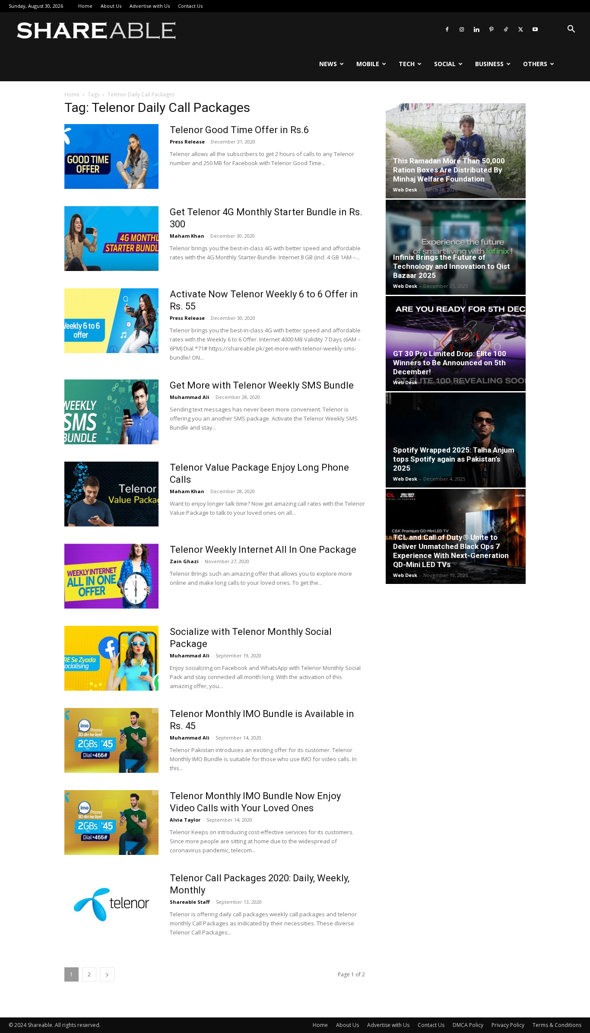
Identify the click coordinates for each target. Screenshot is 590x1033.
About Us (111, 6)
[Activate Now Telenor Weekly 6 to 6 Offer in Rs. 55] (111, 320)
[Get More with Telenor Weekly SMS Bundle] (111, 411)
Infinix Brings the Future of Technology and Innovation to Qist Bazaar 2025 (451, 266)
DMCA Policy (468, 1025)
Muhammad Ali (189, 397)
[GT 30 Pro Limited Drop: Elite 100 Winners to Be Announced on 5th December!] (456, 343)
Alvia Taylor (185, 819)
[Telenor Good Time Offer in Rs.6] (111, 156)
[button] (571, 30)
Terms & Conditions (557, 1025)
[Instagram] (461, 29)
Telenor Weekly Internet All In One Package (263, 549)
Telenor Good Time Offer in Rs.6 (239, 129)
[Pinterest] (491, 29)
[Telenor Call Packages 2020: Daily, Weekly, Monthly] (111, 904)
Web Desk (405, 189)
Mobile (367, 64)
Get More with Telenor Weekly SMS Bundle (262, 385)
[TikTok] (505, 29)
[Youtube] (535, 29)
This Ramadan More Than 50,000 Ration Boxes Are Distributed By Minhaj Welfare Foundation (449, 169)
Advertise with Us (150, 6)
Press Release (187, 141)
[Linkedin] (476, 29)
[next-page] (107, 974)
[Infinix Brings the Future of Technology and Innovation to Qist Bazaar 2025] (456, 247)
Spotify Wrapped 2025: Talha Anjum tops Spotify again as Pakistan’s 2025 (453, 459)
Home (85, 6)
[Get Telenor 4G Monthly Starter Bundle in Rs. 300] (111, 238)
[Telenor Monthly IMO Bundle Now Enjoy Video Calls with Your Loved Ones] (111, 822)
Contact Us (190, 6)
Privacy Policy (508, 1025)
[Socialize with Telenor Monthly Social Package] (111, 658)
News (328, 64)
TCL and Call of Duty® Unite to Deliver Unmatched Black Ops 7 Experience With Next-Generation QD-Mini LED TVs (451, 551)
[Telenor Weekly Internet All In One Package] (111, 576)
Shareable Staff (190, 902)
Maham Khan (187, 236)
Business (489, 64)
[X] (520, 29)
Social (445, 64)
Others (535, 64)
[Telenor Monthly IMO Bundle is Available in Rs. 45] (111, 740)
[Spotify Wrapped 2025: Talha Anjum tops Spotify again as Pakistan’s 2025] (456, 440)
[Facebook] (447, 29)
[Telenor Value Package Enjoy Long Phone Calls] (111, 494)
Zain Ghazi (184, 561)
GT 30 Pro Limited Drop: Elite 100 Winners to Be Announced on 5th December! (449, 362)
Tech (407, 64)
